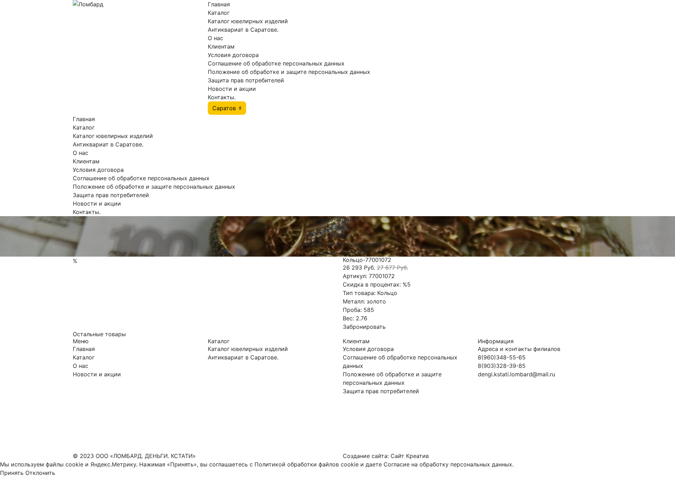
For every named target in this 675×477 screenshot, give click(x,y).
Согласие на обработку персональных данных (448, 464)
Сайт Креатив (410, 455)
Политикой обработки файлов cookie (307, 464)
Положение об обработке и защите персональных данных (289, 71)
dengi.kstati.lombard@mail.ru (516, 374)
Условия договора (233, 54)
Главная (219, 4)
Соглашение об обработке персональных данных (276, 63)
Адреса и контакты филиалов (519, 348)
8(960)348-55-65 (502, 357)
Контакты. (222, 97)
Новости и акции (232, 88)
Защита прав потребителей (246, 80)
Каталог (219, 12)
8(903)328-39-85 (502, 365)
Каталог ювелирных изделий (248, 21)
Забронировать (364, 326)
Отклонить (40, 472)
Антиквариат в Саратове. (243, 29)
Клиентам (221, 46)
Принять (12, 472)
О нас (215, 38)
